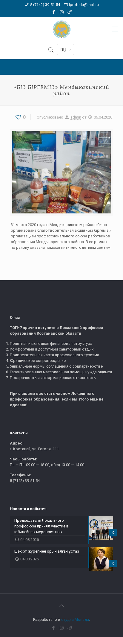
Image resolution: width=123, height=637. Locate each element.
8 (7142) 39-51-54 (45, 4)
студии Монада (75, 619)
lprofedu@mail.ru (84, 4)
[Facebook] (54, 12)
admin (75, 117)
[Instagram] (62, 12)
